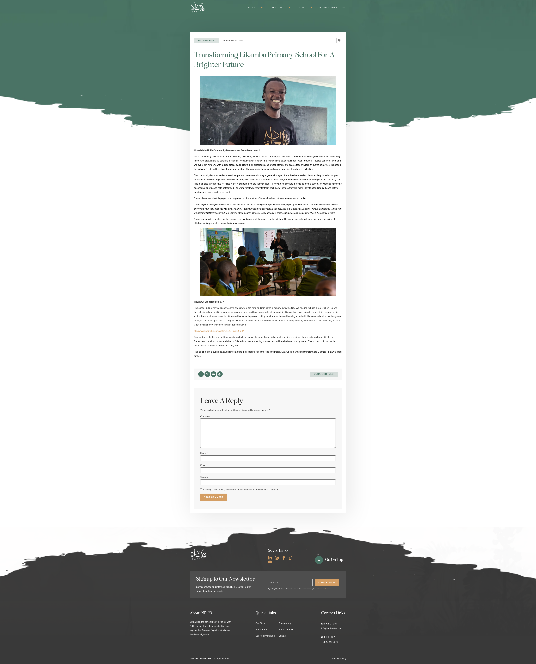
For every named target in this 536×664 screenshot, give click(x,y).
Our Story (276, 8)
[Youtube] (270, 562)
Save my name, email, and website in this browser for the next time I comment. (241, 490)
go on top (334, 559)
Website (204, 477)
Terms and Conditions (325, 589)
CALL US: (329, 637)
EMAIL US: (330, 624)
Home (251, 8)
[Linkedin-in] (213, 374)
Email (203, 465)
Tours (301, 8)
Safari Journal (328, 8)
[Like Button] (339, 40)
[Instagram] (277, 558)
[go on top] (319, 560)
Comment (205, 416)
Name (204, 453)
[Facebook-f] (201, 374)
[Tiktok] (291, 558)
